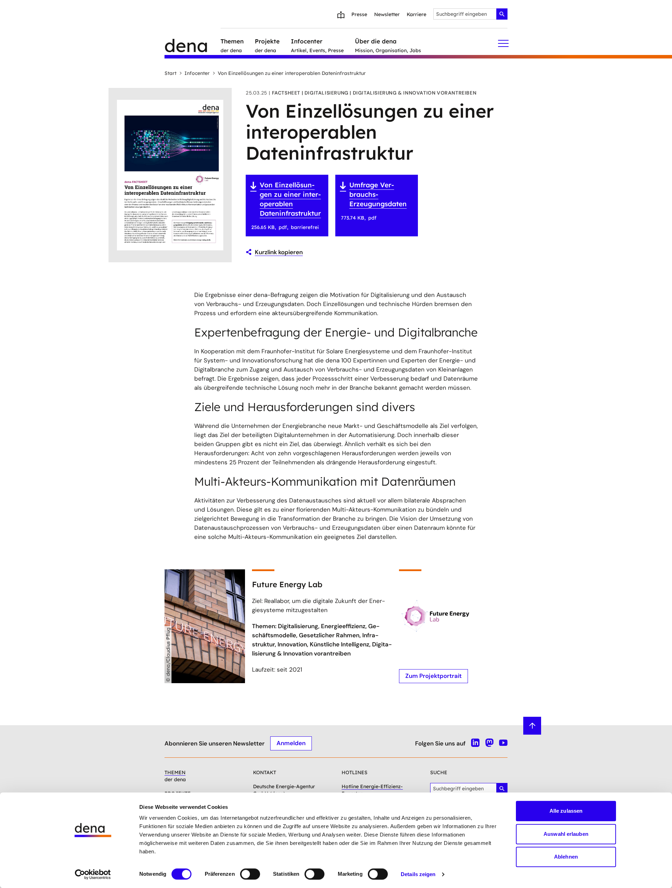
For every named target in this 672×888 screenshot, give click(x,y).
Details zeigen (418, 874)
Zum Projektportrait (433, 676)
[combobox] (470, 14)
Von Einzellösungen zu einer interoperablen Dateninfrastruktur (292, 73)
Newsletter (387, 14)
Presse (359, 14)
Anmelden (291, 743)
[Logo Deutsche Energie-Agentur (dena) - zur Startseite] (192, 43)
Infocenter (197, 73)
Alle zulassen (566, 811)
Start (170, 73)
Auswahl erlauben (566, 834)
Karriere (416, 14)
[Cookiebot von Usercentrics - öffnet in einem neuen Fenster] (93, 874)
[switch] (250, 874)
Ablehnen (566, 857)
